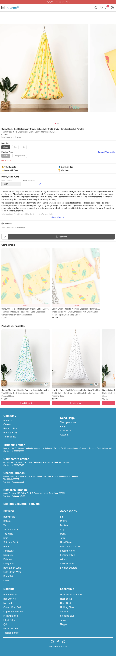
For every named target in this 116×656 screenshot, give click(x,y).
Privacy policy (10, 432)
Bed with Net (9, 599)
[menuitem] (3, 7)
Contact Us (65, 430)
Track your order (68, 422)
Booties (64, 525)
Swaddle (64, 611)
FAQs (63, 426)
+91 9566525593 (17, 451)
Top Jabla (8, 534)
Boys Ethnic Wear (12, 568)
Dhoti (6, 580)
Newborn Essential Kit (71, 594)
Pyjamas (7, 559)
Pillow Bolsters (10, 616)
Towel (63, 538)
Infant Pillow (9, 620)
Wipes (63, 559)
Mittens (63, 521)
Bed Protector (10, 594)
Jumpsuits (8, 551)
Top (5, 525)
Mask (62, 534)
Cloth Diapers (67, 563)
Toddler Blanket (11, 633)
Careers (7, 424)
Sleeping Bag (67, 616)
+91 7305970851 (17, 482)
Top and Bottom (11, 529)
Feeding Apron (67, 551)
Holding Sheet (67, 607)
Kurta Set (8, 576)
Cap (62, 529)
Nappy (63, 624)
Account (64, 435)
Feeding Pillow (67, 555)
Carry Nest (65, 603)
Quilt (5, 624)
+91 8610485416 (17, 465)
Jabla (63, 620)
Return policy (10, 428)
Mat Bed (7, 603)
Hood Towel (66, 542)
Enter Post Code (29, 181)
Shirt (5, 538)
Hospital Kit (66, 599)
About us (7, 420)
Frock (6, 546)
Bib (62, 517)
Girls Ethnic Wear (12, 572)
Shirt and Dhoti (10, 542)
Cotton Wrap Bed (12, 607)
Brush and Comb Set (70, 546)
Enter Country (6, 181)
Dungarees (9, 563)
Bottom (6, 521)
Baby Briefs (9, 517)
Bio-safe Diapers (68, 568)
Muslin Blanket (10, 628)
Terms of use (9, 436)
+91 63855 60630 (17, 496)
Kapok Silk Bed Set (13, 611)
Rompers (8, 555)
